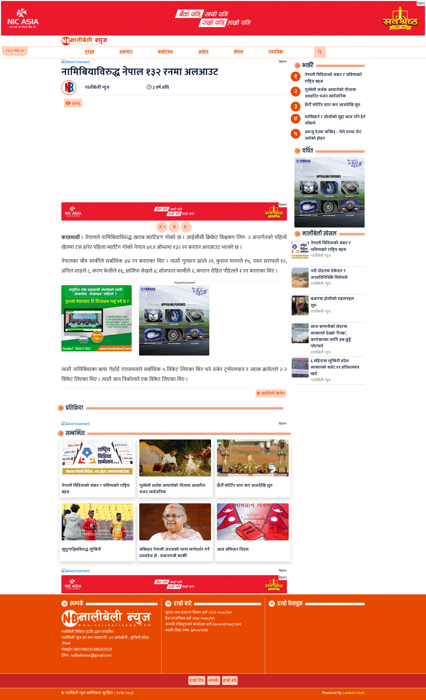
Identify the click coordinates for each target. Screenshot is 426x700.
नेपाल (238, 52)
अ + (162, 227)
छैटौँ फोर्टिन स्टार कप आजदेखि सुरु (245, 485)
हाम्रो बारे (183, 603)
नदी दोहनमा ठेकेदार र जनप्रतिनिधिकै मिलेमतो (329, 274)
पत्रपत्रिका (276, 52)
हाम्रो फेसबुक (290, 603)
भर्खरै (308, 65)
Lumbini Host (353, 693)
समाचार (126, 52)
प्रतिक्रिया (74, 408)
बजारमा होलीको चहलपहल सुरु (332, 302)
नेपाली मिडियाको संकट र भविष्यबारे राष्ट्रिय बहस (96, 488)
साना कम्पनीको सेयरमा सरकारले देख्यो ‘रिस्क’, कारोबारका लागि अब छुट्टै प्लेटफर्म (331, 336)
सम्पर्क (76, 603)
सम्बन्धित (75, 433)
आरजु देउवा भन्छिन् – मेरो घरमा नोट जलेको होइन (333, 135)
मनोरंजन (165, 52)
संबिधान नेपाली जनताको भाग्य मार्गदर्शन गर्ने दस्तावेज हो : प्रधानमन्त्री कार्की (174, 552)
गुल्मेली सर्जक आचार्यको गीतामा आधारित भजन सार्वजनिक (172, 488)
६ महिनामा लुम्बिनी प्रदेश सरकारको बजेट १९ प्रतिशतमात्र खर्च (335, 367)
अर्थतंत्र (203, 52)
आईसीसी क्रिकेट (272, 393)
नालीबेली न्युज (321, 256)
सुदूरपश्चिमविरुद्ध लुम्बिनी (81, 549)
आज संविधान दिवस (232, 549)
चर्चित (307, 150)
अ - (186, 227)
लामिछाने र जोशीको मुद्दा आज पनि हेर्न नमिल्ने (335, 120)
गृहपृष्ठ (89, 52)
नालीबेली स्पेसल (319, 233)
